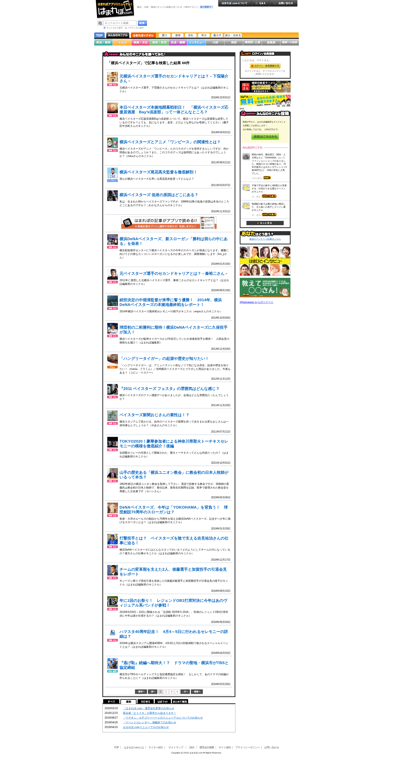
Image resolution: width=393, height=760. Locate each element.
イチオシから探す (136, 28)
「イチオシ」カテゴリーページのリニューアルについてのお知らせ (163, 717)
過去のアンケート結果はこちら (265, 239)
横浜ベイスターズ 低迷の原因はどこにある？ (159, 195)
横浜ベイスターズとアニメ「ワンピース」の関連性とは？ (170, 142)
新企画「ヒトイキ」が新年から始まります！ (149, 713)
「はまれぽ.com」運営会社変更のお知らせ (148, 708)
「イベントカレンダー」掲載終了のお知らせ (149, 722)
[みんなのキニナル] (265, 115)
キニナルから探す (114, 28)
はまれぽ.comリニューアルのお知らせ (146, 727)
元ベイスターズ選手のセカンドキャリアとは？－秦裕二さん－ (174, 273)
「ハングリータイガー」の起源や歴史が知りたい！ (164, 358)
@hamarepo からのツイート (256, 302)
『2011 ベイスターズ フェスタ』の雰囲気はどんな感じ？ (170, 388)
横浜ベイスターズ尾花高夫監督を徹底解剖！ (158, 172)
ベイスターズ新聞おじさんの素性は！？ (155, 415)
